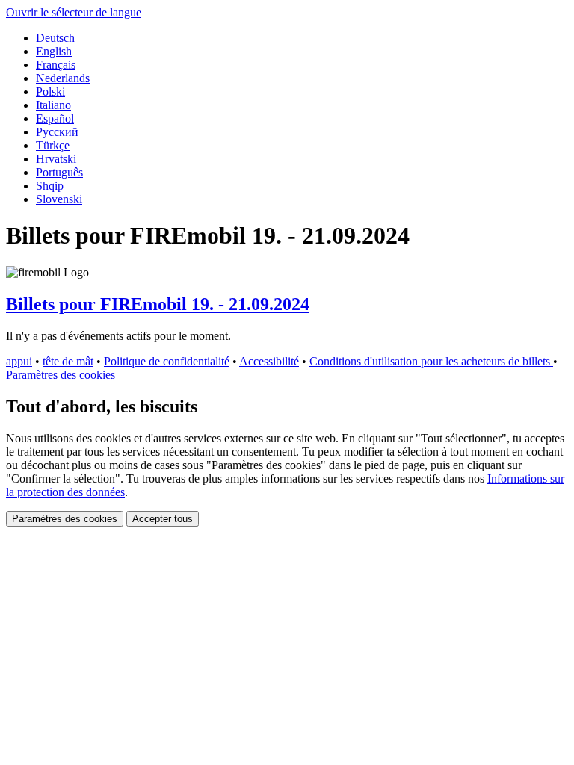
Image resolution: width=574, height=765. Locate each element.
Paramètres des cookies (60, 374)
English (54, 51)
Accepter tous (162, 518)
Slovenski (59, 199)
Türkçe (53, 145)
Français (55, 64)
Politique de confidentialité (166, 361)
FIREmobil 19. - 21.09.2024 (157, 304)
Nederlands (63, 78)
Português (59, 172)
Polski (50, 91)
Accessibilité (269, 361)
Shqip (50, 185)
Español (55, 118)
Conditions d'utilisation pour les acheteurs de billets (431, 361)
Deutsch (55, 37)
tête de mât (68, 361)
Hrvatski (56, 158)
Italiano (53, 105)
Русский (57, 132)
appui (19, 361)
